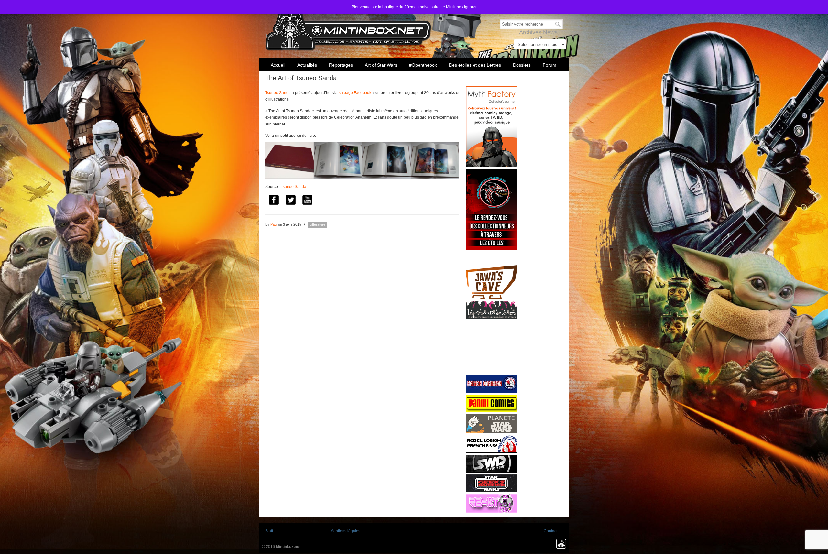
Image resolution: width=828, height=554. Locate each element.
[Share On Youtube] (307, 201)
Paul (273, 224)
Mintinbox (348, 26)
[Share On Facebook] (274, 201)
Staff (269, 531)
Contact (550, 531)
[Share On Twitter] (290, 201)
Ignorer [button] (470, 7)
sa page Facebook (355, 93)
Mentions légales (345, 531)
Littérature (317, 224)
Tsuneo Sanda (278, 93)
